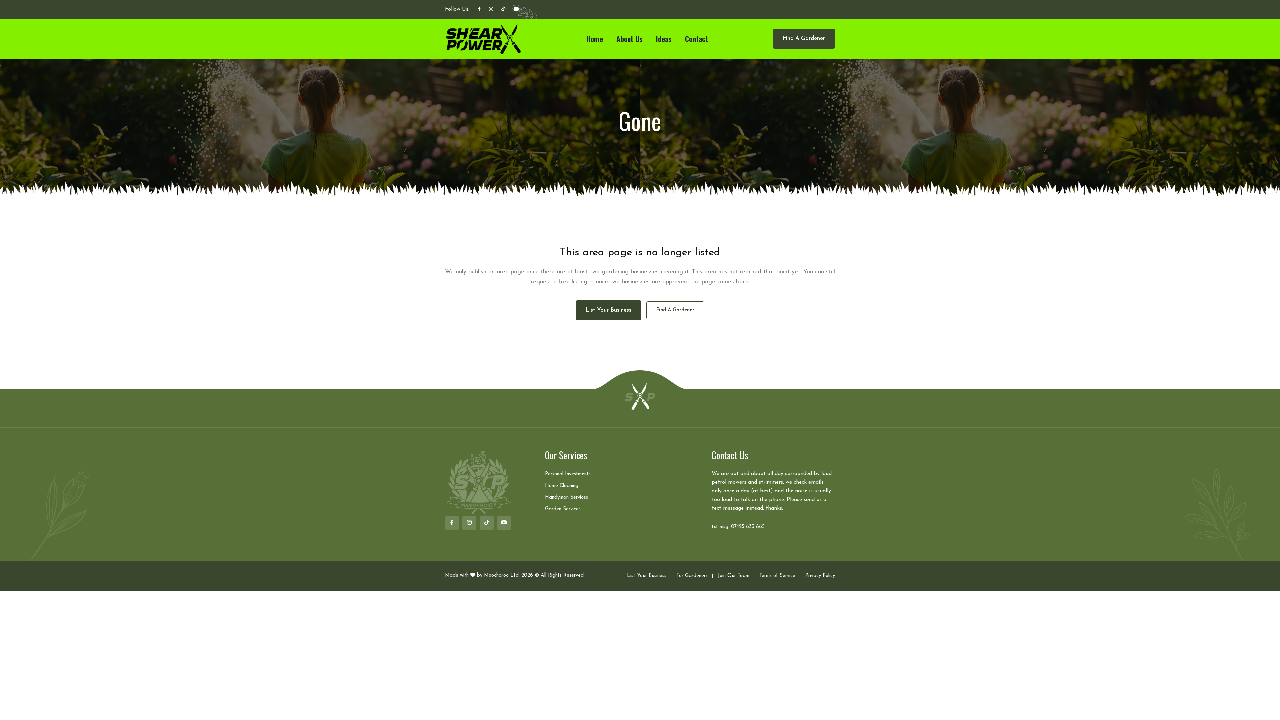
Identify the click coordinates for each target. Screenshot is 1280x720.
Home (594, 38)
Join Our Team (733, 575)
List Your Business (646, 575)
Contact (696, 38)
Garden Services (563, 509)
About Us (629, 38)
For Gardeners (692, 575)
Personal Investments (568, 474)
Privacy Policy (820, 575)
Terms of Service (777, 575)
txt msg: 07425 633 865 (738, 526)
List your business (608, 310)
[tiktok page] (503, 9)
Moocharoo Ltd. (502, 575)
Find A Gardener (804, 38)
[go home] (640, 396)
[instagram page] (491, 9)
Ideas (664, 38)
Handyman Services (566, 497)
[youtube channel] (516, 9)
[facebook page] (479, 9)
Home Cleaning (561, 485)
